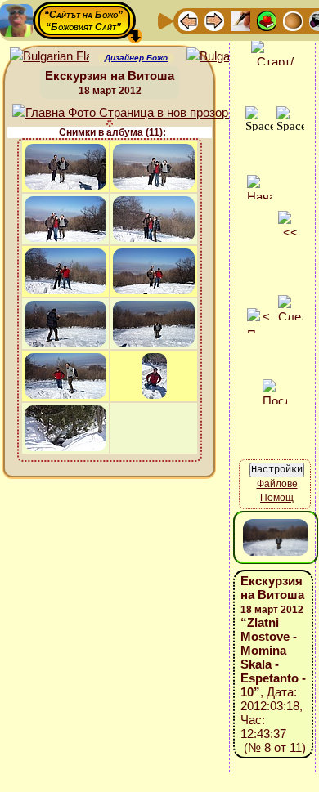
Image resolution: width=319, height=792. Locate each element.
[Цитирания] (266, 20)
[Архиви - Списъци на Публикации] (240, 20)
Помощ (277, 497)
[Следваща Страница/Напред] (214, 20)
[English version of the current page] (49, 57)
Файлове (277, 484)
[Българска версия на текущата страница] (226, 57)
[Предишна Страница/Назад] (188, 20)
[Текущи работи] (293, 20)
